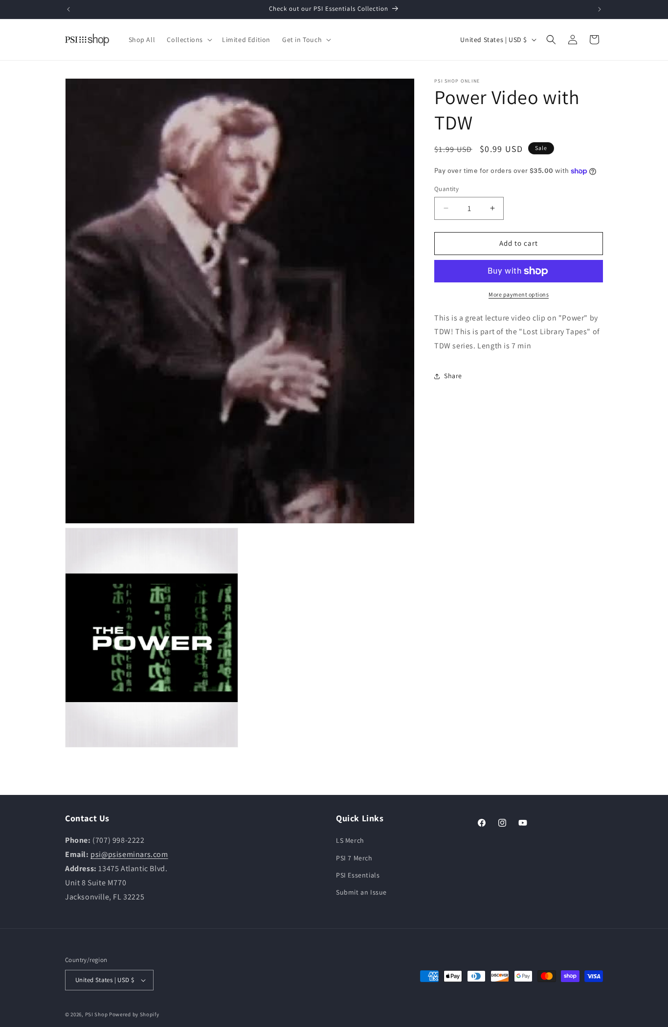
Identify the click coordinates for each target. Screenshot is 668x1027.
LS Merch (350, 840)
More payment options (519, 294)
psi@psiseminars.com (129, 854)
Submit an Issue (361, 892)
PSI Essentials (357, 875)
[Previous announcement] (68, 9)
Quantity (446, 189)
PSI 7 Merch (354, 857)
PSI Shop (96, 1014)
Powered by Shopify (134, 1014)
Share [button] (453, 375)
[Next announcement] (599, 9)
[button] (188, 39)
